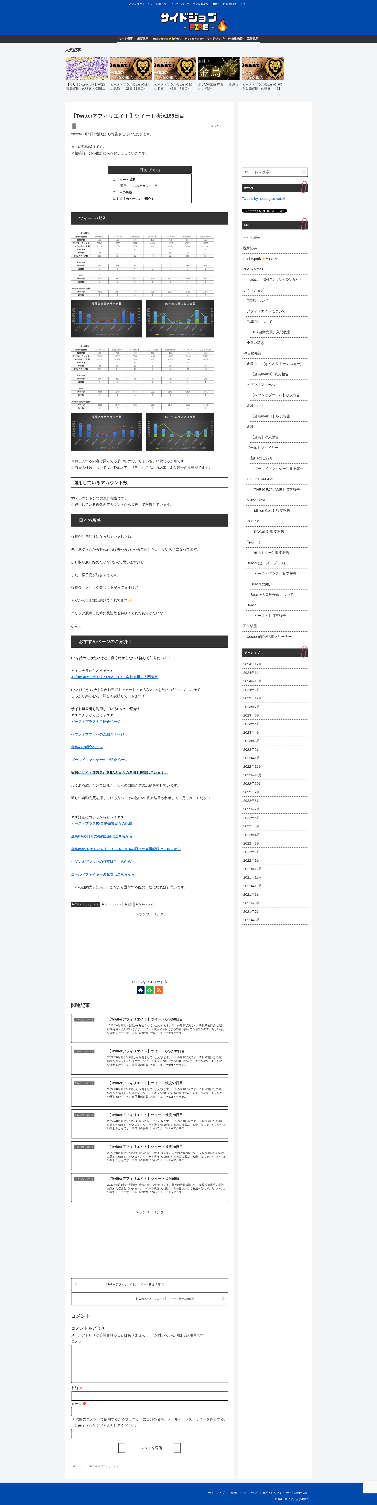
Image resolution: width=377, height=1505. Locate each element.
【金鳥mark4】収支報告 (270, 374)
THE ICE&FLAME (261, 479)
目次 (143, 170)
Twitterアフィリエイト (87, 904)
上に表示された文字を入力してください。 (104, 1426)
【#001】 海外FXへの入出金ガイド (274, 280)
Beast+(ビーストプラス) (266, 563)
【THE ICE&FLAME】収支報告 (275, 490)
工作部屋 (250, 626)
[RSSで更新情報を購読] (159, 990)
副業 (130, 904)
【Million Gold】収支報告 (270, 511)
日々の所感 (124, 192)
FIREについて (258, 301)
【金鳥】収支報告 (265, 437)
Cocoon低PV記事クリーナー (269, 637)
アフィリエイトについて (266, 311)
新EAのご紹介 (262, 458)
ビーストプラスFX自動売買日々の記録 (101, 823)
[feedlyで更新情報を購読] (150, 990)
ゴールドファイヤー (262, 448)
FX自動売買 (252, 353)
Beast (251, 605)
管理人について (272, 1492)
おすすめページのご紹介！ (135, 198)
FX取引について (259, 322)
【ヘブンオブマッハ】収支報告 (275, 395)
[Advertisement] (149, 944)
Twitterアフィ (146, 904)
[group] (87, 75)
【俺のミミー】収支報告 (270, 553)
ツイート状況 (125, 179)
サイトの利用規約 (297, 1492)
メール (78, 1404)
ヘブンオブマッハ (261, 385)
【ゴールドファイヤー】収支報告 (277, 469)
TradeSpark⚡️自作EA (260, 259)
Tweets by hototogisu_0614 (263, 199)
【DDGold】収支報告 (267, 532)
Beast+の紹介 (261, 584)
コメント (80, 1341)
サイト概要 (251, 238)
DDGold (253, 521)
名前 (77, 1388)
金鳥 (250, 427)
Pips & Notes (253, 269)
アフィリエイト (113, 904)
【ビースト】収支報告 (268, 616)
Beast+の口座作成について (272, 595)
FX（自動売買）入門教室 (270, 332)
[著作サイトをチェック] (141, 990)
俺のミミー (255, 542)
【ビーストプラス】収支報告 (273, 574)
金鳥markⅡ (256, 406)
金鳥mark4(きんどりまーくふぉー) (274, 364)
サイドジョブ (253, 290)
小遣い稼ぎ (255, 343)
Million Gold (256, 500)
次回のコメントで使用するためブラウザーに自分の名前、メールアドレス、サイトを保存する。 (152, 1419)
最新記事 (250, 248)
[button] (303, 172)
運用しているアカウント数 (139, 186)
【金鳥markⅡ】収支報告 (270, 416)
